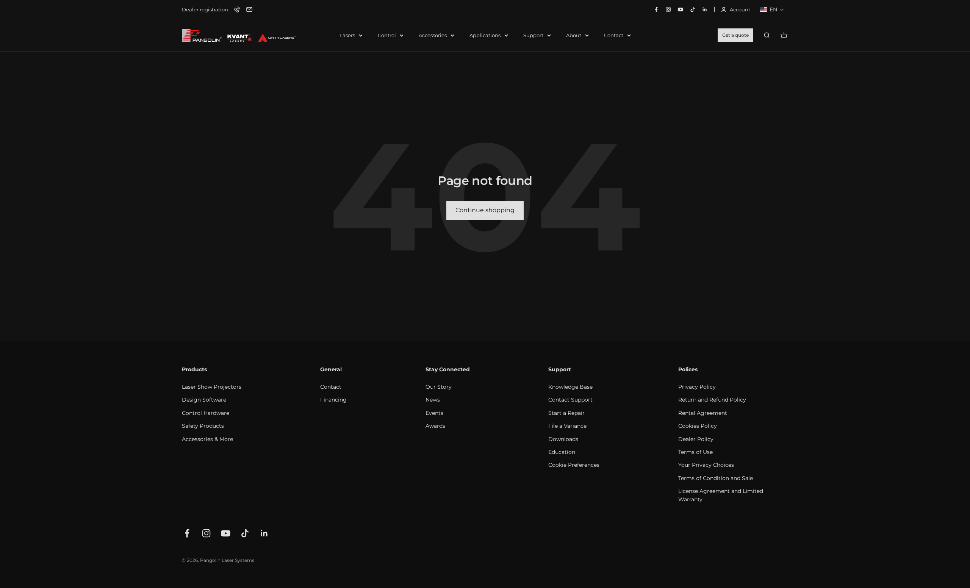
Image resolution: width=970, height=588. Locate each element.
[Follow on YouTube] (226, 533)
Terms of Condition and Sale (715, 478)
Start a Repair (566, 413)
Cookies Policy (697, 425)
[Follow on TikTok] (245, 533)
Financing (333, 399)
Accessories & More (207, 439)
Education (561, 452)
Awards (435, 425)
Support (533, 35)
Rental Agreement (702, 413)
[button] (772, 9)
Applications (485, 35)
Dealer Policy (695, 439)
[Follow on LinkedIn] (264, 533)
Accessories (433, 35)
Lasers (347, 35)
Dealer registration (205, 9)
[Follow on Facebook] (187, 533)
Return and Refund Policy (712, 399)
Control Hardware (205, 413)
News (433, 399)
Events (434, 413)
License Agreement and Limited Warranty (720, 495)
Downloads (563, 439)
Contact (613, 35)
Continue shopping (485, 210)
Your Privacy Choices (706, 464)
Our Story (439, 386)
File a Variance (567, 425)
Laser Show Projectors (211, 386)
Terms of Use (695, 452)
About (573, 35)
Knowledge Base (570, 386)
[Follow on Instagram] (206, 533)
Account (735, 10)
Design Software (204, 399)
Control (387, 35)
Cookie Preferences (573, 464)
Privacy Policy (697, 386)
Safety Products (203, 425)
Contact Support (570, 399)
